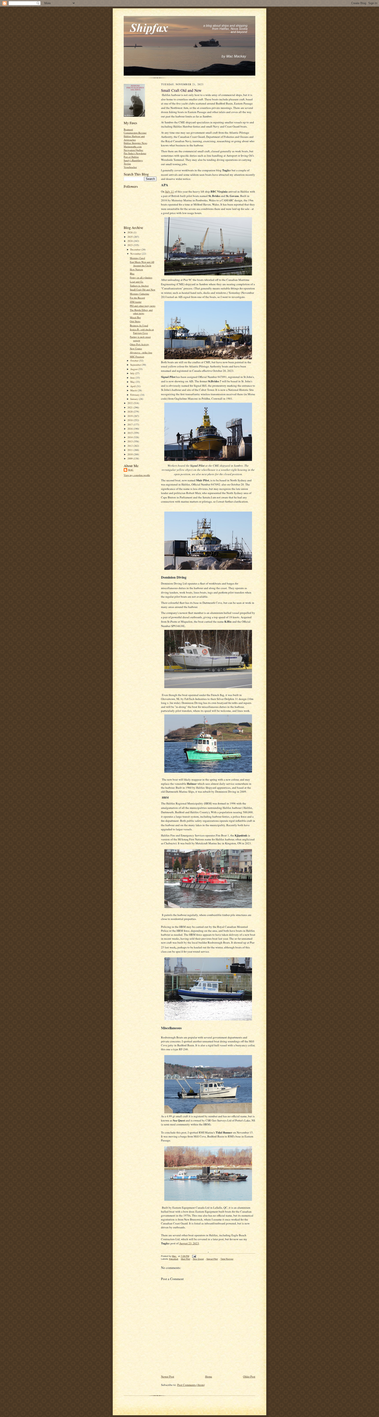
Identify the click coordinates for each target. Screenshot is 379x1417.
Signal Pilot (212, 1259)
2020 (130, 411)
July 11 (169, 191)
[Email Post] (194, 1256)
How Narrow (136, 269)
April (133, 386)
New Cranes (136, 348)
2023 (130, 245)
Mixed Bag (135, 317)
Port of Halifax (131, 156)
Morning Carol (137, 258)
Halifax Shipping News (135, 143)
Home (208, 1376)
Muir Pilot (185, 1259)
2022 (130, 403)
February (135, 394)
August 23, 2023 (189, 1243)
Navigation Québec (133, 150)
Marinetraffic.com (133, 146)
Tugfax (127, 163)
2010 (130, 454)
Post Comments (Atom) (191, 1385)
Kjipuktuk (173, 1259)
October (134, 360)
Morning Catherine (139, 293)
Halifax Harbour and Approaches (134, 138)
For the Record (137, 297)
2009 (130, 458)
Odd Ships (135, 321)
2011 (130, 450)
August (134, 369)
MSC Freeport (137, 356)
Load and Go (136, 281)
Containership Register (135, 132)
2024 (130, 241)
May (133, 381)
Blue (132, 273)
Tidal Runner (226, 1259)
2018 (130, 420)
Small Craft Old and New (142, 289)
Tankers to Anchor (139, 285)
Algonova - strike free (141, 352)
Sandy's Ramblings (133, 160)
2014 (130, 437)
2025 (130, 236)
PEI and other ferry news (142, 305)
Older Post (249, 1376)
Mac (131, 469)
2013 (130, 441)
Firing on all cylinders (141, 277)
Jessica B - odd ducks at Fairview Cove (142, 331)
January (134, 398)
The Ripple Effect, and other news (141, 311)
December (135, 249)
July (132, 373)
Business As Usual (139, 325)
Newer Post (167, 1376)
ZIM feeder (135, 301)
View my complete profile (137, 475)
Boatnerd (128, 129)
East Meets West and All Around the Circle (142, 263)
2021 (130, 407)
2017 (130, 424)
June (133, 377)
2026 (130, 232)
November (136, 253)
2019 (130, 416)
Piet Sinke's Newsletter (135, 153)
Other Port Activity (139, 344)
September (136, 364)
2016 (130, 428)
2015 (130, 432)
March (134, 390)
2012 (130, 445)
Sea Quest (198, 1259)
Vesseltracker (130, 167)
